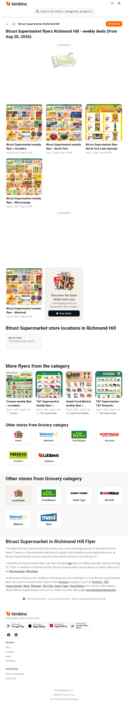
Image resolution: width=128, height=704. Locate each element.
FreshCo (97, 582)
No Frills (48, 586)
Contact (10, 651)
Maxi (27, 586)
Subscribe (115, 23)
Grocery (64, 582)
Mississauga (17, 571)
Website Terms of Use (64, 694)
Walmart (36, 586)
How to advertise (15, 673)
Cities (9, 656)
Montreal (32, 571)
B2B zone (11, 678)
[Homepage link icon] (23, 598)
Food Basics (77, 586)
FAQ (8, 647)
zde (69, 563)
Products (10, 660)
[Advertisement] (66, 237)
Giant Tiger (61, 586)
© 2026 (64, 690)
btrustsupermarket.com (101, 590)
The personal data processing (64, 699)
